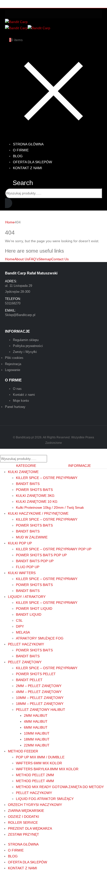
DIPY (20, 626)
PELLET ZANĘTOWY (25, 662)
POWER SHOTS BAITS (34, 490)
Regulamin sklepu (26, 340)
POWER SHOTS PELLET (36, 674)
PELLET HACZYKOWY (26, 644)
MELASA (23, 632)
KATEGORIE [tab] (26, 466)
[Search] (8, 203)
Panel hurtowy (15, 407)
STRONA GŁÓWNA (23, 844)
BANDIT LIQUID (28, 614)
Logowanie (12, 370)
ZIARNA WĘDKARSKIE (26, 811)
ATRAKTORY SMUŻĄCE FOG (39, 638)
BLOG (13, 856)
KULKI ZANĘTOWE (23, 472)
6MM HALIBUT (36, 727)
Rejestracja (13, 364)
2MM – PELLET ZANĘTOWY (38, 686)
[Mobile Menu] (53, 14)
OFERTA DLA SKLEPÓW (27, 862)
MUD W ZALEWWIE (32, 537)
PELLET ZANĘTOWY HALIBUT (40, 710)
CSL (19, 620)
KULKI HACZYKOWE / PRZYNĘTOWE (38, 513)
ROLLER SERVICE (23, 822)
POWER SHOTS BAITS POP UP (41, 555)
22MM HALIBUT (37, 745)
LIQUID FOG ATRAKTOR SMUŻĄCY (45, 799)
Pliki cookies (14, 358)
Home (9, 259)
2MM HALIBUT (36, 715)
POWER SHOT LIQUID (34, 608)
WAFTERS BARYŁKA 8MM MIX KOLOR (47, 769)
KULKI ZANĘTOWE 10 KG (36, 502)
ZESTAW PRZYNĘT (23, 834)
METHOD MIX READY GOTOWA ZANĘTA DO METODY (60, 787)
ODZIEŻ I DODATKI (23, 817)
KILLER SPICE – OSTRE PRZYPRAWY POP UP (53, 549)
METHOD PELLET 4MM (35, 781)
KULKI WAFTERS (22, 573)
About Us (21, 259)
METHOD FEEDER (23, 751)
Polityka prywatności (28, 346)
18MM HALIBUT (37, 739)
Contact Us (60, 259)
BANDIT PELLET (29, 680)
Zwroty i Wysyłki (25, 352)
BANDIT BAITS (28, 484)
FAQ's (33, 259)
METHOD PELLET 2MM (35, 775)
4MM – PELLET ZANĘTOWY (38, 692)
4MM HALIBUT (36, 721)
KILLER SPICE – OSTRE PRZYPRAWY (46, 478)
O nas (17, 389)
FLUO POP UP (27, 567)
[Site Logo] (16, 21)
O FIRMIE (16, 850)
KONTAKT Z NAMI (27, 168)
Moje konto (21, 400)
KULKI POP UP (20, 543)
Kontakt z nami (24, 395)
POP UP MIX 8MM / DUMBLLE (40, 757)
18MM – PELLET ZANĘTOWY (39, 704)
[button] (19, 182)
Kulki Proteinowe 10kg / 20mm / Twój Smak (50, 507)
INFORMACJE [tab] (79, 466)
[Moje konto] (7, 34)
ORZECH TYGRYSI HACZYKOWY (35, 805)
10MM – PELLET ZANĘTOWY (39, 698)
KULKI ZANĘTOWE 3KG (35, 496)
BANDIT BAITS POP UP (35, 561)
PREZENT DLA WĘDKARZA (30, 828)
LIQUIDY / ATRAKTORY (27, 597)
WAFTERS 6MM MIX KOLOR (39, 763)
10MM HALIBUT (37, 733)
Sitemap (44, 259)
